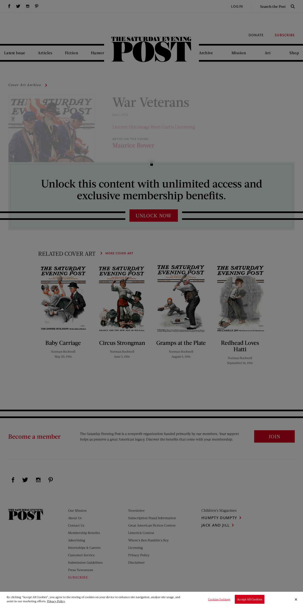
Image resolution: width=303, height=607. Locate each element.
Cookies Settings (219, 599)
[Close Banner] (296, 599)
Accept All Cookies (249, 599)
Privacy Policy (56, 601)
